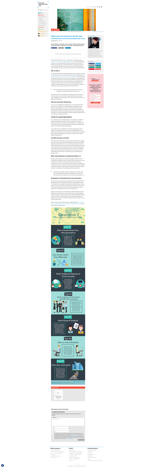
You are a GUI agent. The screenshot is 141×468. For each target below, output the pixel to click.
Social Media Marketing (55, 450)
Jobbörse (40, 19)
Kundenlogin (42, 22)
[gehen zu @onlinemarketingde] (97, 7)
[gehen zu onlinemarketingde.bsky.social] (101, 7)
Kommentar (54, 417)
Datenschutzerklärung (69, 438)
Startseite (53, 31)
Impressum (90, 456)
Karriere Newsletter (42, 23)
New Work (65, 31)
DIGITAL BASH (42, 33)
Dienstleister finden (73, 456)
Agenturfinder (72, 450)
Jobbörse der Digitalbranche (75, 457)
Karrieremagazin (42, 16)
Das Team (90, 453)
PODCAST (42, 35)
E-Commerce (53, 454)
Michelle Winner (93, 36)
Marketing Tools (54, 457)
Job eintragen (42, 20)
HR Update (41, 18)
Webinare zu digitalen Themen (75, 454)
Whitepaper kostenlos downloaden (76, 453)
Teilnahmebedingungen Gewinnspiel (95, 460)
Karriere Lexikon (42, 25)
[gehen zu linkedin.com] (99, 7)
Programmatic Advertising (56, 456)
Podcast (71, 460)
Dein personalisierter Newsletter (76, 451)
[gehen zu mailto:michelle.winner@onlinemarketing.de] (100, 38)
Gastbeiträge (90, 451)
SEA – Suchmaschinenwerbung (57, 453)
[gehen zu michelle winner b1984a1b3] (100, 39)
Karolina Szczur (96, 31)
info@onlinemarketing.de (74, 435)
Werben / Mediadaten (92, 450)
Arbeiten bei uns (91, 454)
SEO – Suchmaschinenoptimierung (57, 451)
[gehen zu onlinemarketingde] (95, 7)
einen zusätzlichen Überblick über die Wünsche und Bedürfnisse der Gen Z (66, 203)
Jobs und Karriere (59, 31)
